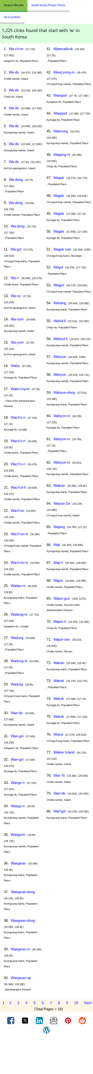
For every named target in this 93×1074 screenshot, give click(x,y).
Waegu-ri (18, 806)
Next (88, 1003)
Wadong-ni (19, 614)
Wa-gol (15, 249)
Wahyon (59, 357)
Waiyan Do (61, 503)
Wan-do (59, 793)
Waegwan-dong (23, 892)
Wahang (59, 303)
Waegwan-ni (20, 949)
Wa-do (14, 72)
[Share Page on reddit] (82, 1020)
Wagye (58, 285)
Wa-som (17, 319)
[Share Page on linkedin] (39, 1020)
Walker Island (63, 752)
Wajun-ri (59, 621)
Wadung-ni (19, 661)
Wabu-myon (20, 389)
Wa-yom (17, 342)
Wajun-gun (61, 598)
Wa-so (16, 296)
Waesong (60, 131)
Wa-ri (15, 278)
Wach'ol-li (18, 487)
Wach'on (17, 510)
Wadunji (17, 684)
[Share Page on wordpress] (46, 1030)
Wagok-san (62, 249)
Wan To (59, 775)
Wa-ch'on (16, 49)
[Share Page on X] (25, 1020)
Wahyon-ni (61, 416)
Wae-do (17, 713)
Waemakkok (63, 49)
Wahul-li (59, 321)
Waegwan (18, 863)
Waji (56, 545)
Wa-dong (16, 180)
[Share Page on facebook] (11, 1020)
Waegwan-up (21, 978)
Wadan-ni (18, 586)
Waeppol (60, 95)
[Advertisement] (46, 1056)
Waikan (59, 485)
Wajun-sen (61, 639)
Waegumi (18, 835)
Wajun (58, 580)
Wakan (58, 663)
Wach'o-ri (18, 417)
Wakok (58, 681)
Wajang (59, 527)
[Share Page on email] (54, 1020)
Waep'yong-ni (63, 72)
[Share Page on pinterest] (68, 1020)
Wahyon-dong (64, 392)
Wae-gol (17, 736)
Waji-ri (58, 563)
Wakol (58, 734)
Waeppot (60, 113)
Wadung (17, 638)
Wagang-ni (61, 154)
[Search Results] (70, 3)
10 (76, 1003)
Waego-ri (18, 783)
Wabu (15, 366)
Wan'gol (59, 811)
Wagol (58, 267)
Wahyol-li (60, 339)
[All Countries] (75, 3)
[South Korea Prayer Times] (73, 3)
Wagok (58, 178)
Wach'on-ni (19, 534)
